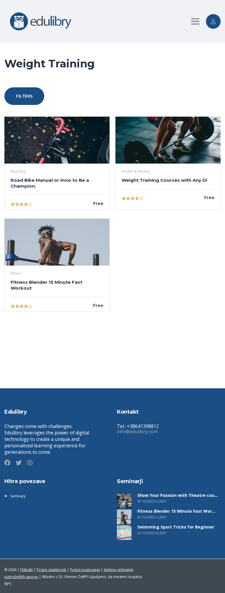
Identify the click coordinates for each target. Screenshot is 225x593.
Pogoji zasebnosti (51, 569)
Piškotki (26, 569)
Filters (24, 96)
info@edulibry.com (137, 431)
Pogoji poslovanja (85, 569)
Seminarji (17, 496)
